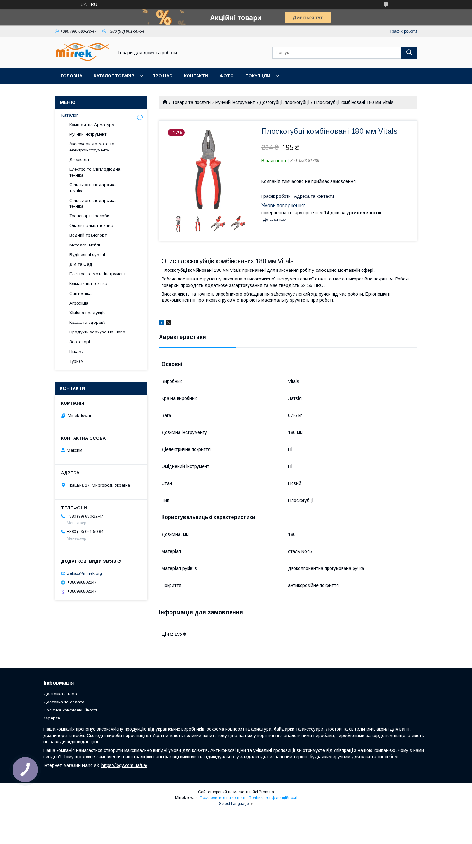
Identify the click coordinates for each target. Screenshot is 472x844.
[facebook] (161, 323)
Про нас (162, 75)
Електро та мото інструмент (97, 273)
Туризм (76, 361)
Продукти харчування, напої (98, 332)
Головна (71, 75)
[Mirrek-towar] (82, 59)
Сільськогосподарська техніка (92, 187)
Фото (227, 75)
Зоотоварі (79, 342)
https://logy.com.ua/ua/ (124, 765)
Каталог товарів (114, 75)
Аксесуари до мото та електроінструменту (91, 147)
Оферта (52, 718)
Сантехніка (80, 293)
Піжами (76, 351)
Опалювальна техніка (91, 225)
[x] (168, 323)
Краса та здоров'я (88, 322)
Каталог (69, 115)
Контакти (196, 75)
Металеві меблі (84, 245)
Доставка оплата (61, 694)
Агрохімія (78, 303)
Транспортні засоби (89, 215)
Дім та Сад (80, 264)
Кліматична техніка (88, 283)
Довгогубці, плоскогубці (284, 102)
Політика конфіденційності (70, 710)
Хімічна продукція (87, 312)
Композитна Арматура (91, 124)
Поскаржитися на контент (223, 798)
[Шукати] (409, 53)
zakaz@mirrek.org (84, 573)
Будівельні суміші (87, 254)
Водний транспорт (88, 235)
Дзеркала (79, 159)
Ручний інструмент (235, 102)
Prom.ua (266, 792)
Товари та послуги (191, 102)
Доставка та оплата (64, 702)
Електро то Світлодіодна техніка (94, 172)
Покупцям (257, 75)
